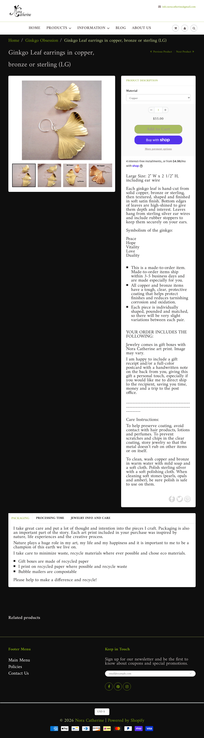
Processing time (50, 518)
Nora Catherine (89, 721)
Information (91, 28)
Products (56, 28)
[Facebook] (109, 686)
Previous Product (162, 51)
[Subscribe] (190, 673)
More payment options (158, 149)
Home (34, 28)
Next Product (184, 51)
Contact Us (18, 673)
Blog (121, 28)
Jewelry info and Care (90, 518)
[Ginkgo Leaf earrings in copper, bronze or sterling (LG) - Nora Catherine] (61, 120)
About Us (141, 28)
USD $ (101, 711)
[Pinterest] (118, 686)
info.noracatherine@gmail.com (179, 7)
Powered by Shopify (126, 721)
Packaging (20, 518)
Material (131, 91)
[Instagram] (127, 686)
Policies (15, 667)
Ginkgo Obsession (41, 41)
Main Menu (19, 660)
